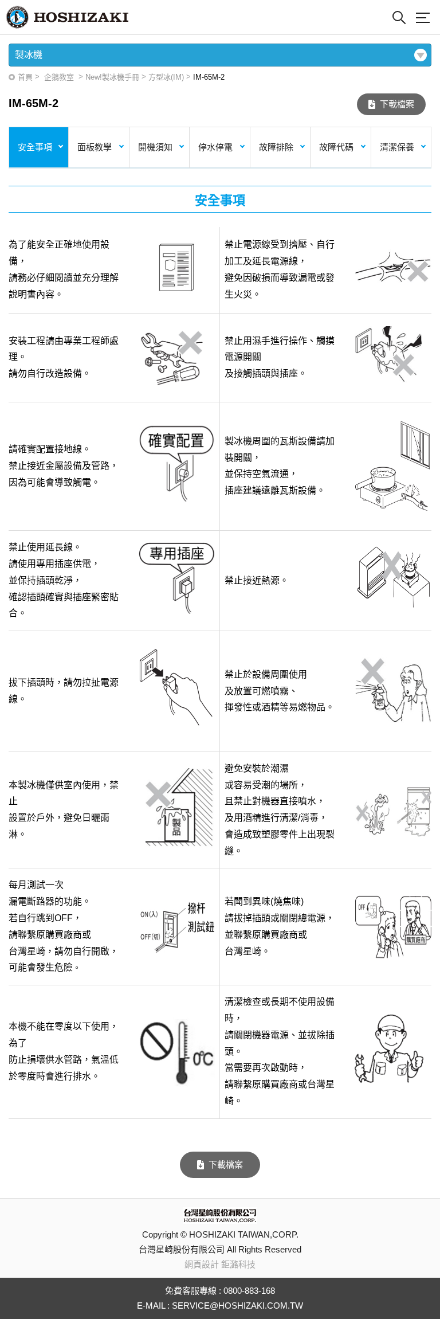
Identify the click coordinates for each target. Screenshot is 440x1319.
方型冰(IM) (166, 77)
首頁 (25, 77)
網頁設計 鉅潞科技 (220, 1264)
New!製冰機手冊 (112, 77)
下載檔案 (397, 104)
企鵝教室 (59, 77)
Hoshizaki (67, 17)
